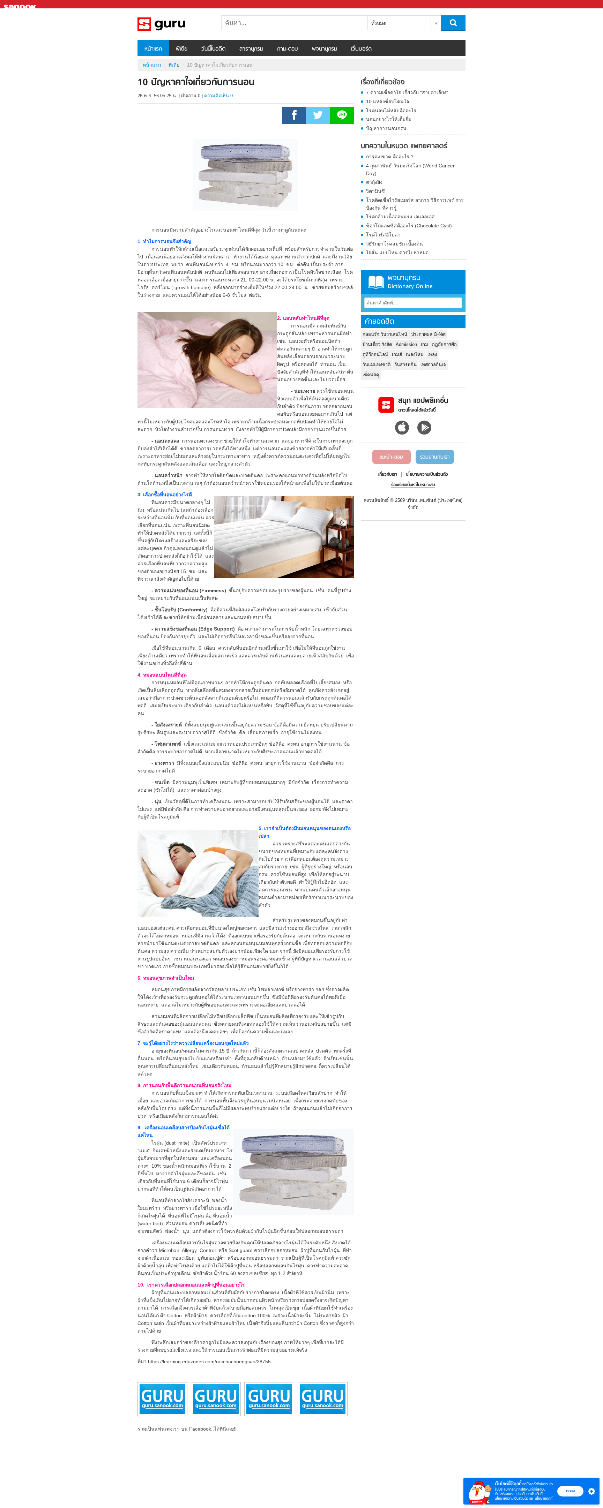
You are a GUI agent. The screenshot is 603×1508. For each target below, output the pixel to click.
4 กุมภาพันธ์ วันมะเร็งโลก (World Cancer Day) (410, 169)
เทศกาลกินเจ (433, 364)
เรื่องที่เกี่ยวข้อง (383, 82)
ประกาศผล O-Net (428, 334)
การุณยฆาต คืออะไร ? (390, 156)
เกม (424, 344)
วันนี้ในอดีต (213, 49)
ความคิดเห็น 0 (218, 95)
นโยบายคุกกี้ (543, 1498)
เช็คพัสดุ (371, 374)
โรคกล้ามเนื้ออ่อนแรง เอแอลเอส (400, 216)
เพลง (432, 354)
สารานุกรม (251, 49)
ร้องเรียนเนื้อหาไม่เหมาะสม (413, 485)
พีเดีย (181, 49)
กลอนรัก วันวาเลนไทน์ (385, 334)
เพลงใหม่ (415, 354)
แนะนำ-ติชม (391, 457)
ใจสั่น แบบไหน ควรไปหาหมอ (397, 252)
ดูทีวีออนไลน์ (375, 354)
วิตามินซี (375, 191)
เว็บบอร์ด (361, 49)
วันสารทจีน (405, 364)
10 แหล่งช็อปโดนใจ (387, 101)
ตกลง (570, 1491)
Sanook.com (20, 4)
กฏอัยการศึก (444, 344)
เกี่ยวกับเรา (387, 474)
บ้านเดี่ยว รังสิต (377, 344)
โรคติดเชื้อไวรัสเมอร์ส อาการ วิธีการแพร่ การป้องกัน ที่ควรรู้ (415, 204)
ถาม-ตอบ (287, 49)
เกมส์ (397, 354)
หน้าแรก (153, 49)
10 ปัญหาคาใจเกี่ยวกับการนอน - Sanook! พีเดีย (174, 24)
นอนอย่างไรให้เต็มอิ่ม (388, 119)
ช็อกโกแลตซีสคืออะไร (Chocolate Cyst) (409, 225)
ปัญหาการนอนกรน (386, 128)
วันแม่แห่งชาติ (376, 364)
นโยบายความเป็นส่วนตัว (511, 1498)
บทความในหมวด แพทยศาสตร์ (404, 146)
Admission (406, 344)
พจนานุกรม (324, 49)
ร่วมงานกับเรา (434, 457)
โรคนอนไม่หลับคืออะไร (391, 110)
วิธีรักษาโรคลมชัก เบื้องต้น (394, 244)
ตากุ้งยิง (374, 182)
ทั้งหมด (378, 23)
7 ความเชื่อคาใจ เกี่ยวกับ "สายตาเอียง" (407, 92)
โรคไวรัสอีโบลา (383, 234)
